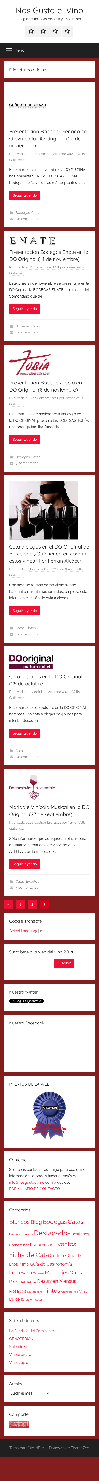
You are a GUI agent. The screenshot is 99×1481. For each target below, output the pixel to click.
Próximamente (22, 1281)
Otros (76, 1272)
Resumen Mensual (57, 1281)
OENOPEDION (21, 1339)
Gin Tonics (58, 1256)
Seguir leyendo (25, 195)
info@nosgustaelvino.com (31, 1182)
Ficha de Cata (29, 1254)
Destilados (80, 1234)
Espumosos (41, 1244)
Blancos (19, 1222)
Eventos (32, 881)
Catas (35, 213)
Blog (36, 1222)
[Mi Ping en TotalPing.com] (19, 1427)
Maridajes (57, 1272)
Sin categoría (34, 1291)
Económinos (19, 1245)
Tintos (31, 628)
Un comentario (27, 219)
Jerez (40, 1273)
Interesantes (22, 1272)
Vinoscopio (18, 1362)
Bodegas (23, 213)
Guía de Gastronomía (51, 1263)
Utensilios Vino (69, 1291)
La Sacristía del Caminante (31, 1331)
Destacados (52, 1233)
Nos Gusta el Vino (49, 10)
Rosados (17, 1291)
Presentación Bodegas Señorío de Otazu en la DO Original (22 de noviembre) (48, 138)
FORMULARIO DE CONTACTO (34, 1189)
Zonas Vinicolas (32, 1299)
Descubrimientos (21, 1234)
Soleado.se (18, 1347)
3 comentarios (27, 463)
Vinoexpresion (21, 1354)
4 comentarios (27, 887)
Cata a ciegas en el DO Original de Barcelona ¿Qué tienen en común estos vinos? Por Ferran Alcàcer (49, 553)
